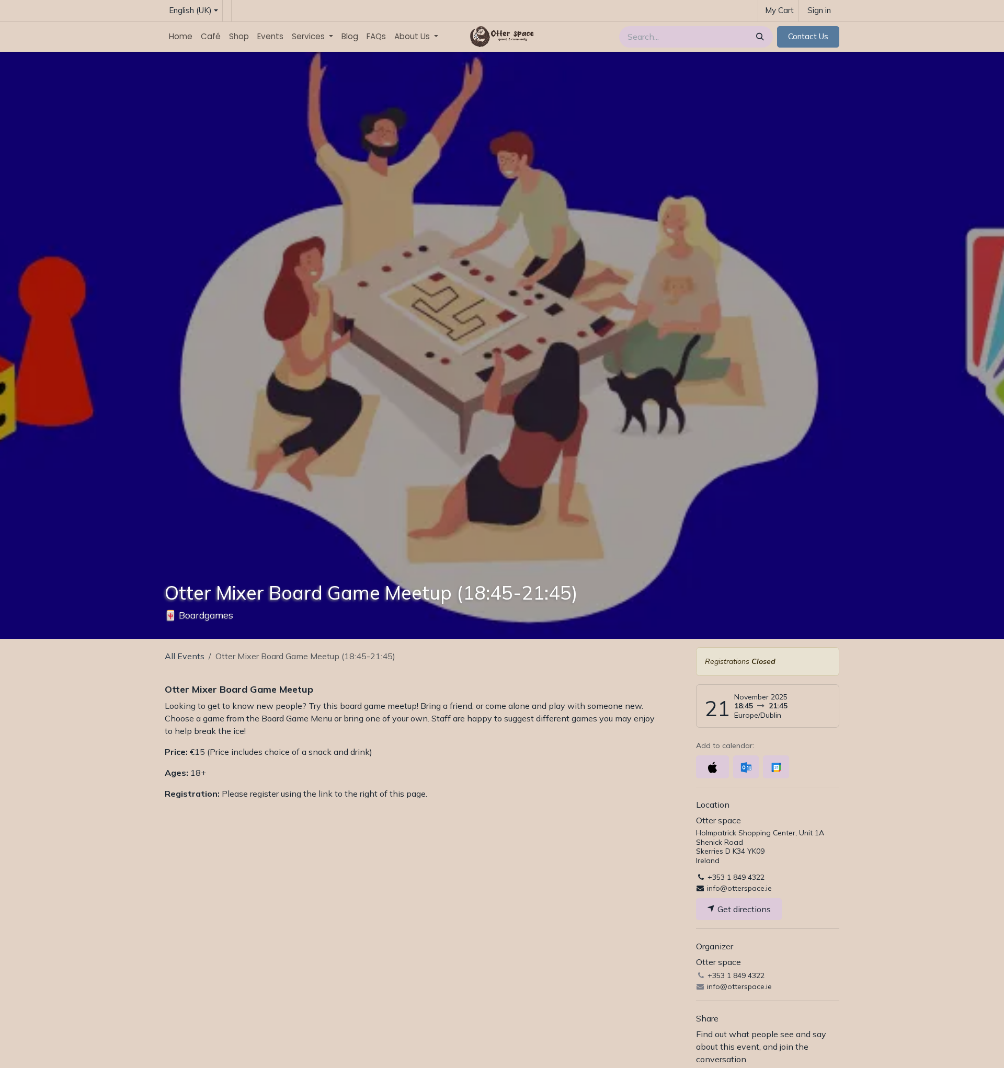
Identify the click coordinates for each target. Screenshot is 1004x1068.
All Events (184, 656)
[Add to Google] (776, 766)
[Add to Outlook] (746, 766)
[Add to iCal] (712, 766)
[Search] (759, 37)
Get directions (743, 909)
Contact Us (808, 36)
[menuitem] (181, 37)
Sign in (819, 10)
